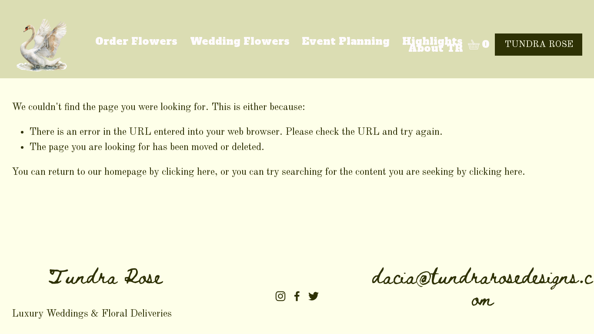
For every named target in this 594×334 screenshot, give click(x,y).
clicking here (188, 172)
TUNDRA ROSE (538, 44)
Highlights (432, 41)
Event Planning (346, 41)
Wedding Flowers (240, 41)
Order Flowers (136, 41)
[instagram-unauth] (280, 296)
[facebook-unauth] (297, 296)
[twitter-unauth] (313, 296)
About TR (435, 48)
